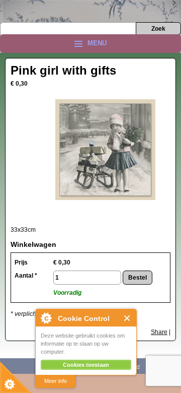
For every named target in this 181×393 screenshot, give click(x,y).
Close (127, 318)
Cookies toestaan (86, 365)
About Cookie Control (46, 317)
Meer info (55, 381)
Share (159, 332)
